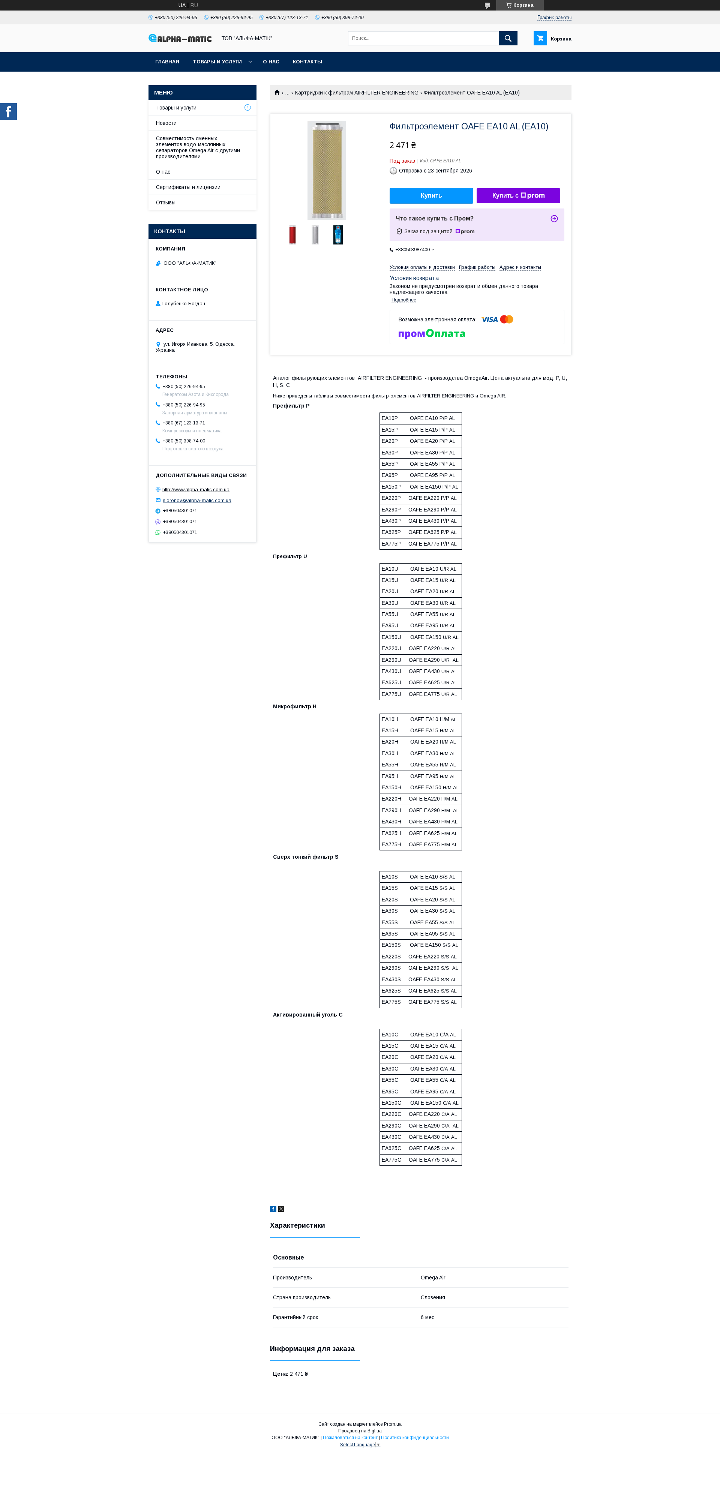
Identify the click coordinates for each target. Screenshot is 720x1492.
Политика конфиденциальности (415, 1437)
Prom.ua (393, 1424)
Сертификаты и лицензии (188, 187)
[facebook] (273, 1210)
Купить (431, 195)
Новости (166, 123)
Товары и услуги (217, 61)
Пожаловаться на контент (350, 1437)
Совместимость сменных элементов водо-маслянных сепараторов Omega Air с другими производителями (198, 147)
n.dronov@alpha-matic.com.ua (197, 500)
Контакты (307, 61)
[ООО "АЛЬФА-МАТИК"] (180, 40)
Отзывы (166, 202)
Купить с (505, 195)
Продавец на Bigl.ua (360, 1431)
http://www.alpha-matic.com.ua (196, 489)
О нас (271, 61)
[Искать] (508, 38)
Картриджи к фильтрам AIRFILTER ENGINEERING (356, 93)
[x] (281, 1210)
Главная (167, 61)
